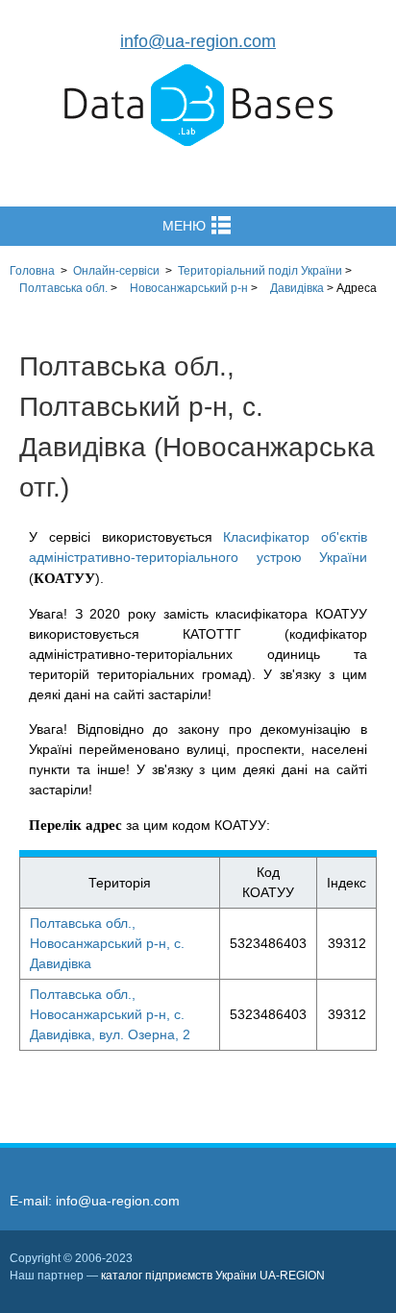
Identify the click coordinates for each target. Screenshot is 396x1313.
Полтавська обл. (63, 288)
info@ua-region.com (198, 41)
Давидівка (297, 288)
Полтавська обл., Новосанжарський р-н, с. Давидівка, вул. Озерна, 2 (110, 1014)
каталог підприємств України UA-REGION (213, 1275)
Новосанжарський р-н (189, 288)
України (260, 271)
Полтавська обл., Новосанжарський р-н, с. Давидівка (107, 943)
